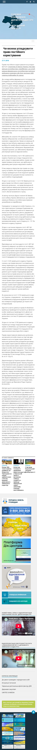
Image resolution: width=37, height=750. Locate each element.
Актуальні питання (9, 683)
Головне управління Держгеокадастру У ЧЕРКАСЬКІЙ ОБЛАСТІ (22, 21)
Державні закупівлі (9, 689)
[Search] (34, 1)
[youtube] (30, 1)
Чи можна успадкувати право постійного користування (18, 52)
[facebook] (27, 1)
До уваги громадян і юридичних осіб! (16, 680)
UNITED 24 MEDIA (8, 692)
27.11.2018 (5, 60)
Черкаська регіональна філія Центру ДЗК (17, 686)
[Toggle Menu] (4, 2)
